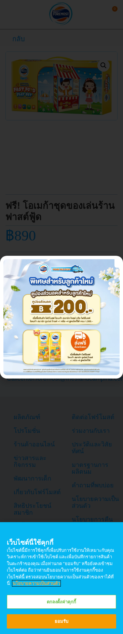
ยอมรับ (62, 621)
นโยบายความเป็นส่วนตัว (36, 583)
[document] (61, 317)
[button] (117, 262)
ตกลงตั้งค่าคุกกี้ (61, 601)
